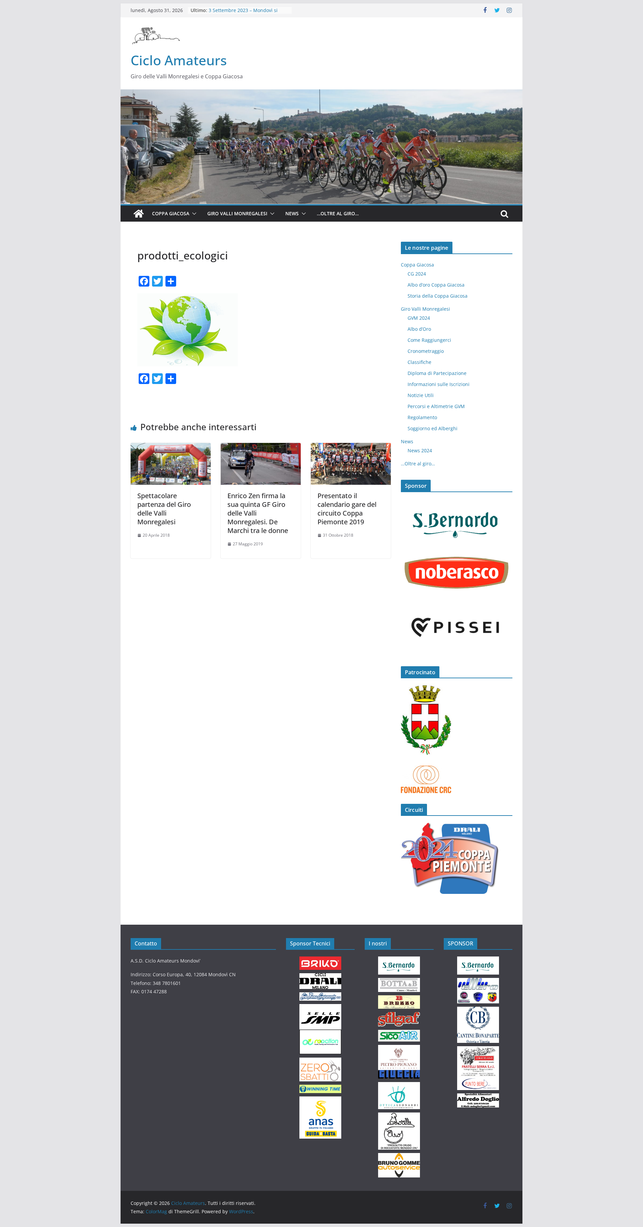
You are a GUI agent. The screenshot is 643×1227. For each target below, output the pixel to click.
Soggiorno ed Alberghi (432, 428)
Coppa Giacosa (170, 213)
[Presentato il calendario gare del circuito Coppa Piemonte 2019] (351, 447)
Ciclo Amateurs (179, 60)
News (292, 213)
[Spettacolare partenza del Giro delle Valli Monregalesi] (171, 447)
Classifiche (419, 362)
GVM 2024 (419, 318)
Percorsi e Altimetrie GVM (436, 406)
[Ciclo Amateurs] (321, 94)
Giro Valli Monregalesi (237, 213)
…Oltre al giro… (338, 213)
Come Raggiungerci (429, 340)
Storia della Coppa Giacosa (438, 296)
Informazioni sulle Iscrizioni (439, 384)
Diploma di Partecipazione (437, 373)
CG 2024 (417, 274)
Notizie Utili (421, 395)
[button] (193, 213)
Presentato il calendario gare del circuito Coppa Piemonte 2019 (346, 508)
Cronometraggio (426, 351)
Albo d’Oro (419, 329)
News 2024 (420, 450)
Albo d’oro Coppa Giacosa (436, 285)
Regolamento (422, 417)
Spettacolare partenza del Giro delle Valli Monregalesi (164, 508)
